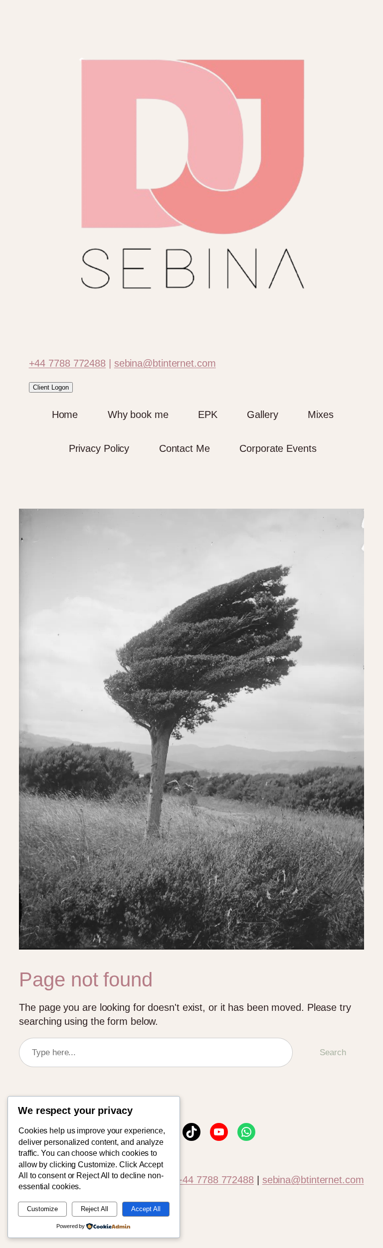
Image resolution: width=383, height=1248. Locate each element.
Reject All (94, 1209)
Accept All (146, 1209)
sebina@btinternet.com (165, 363)
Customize (42, 1209)
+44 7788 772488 (67, 363)
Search (333, 1052)
